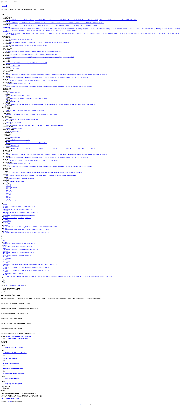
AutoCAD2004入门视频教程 (13, 63)
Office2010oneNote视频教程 (36, 104)
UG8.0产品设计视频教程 (12, 23)
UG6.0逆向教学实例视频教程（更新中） (70, 23)
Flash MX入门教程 (41, 110)
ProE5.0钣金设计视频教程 (12, 45)
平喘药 (52, 276)
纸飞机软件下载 (6, 398)
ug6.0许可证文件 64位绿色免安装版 (15, 33)
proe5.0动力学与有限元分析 (26, 45)
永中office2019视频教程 (89, 104)
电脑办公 (5, 228)
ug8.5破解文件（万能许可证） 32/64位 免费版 (35, 33)
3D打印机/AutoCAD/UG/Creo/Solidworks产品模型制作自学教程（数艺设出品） (142, 28)
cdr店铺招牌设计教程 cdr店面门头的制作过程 (16, 338)
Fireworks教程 (71, 172)
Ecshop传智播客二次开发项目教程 (14, 80)
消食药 (81, 276)
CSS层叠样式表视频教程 (44, 74)
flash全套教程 (6, 224)
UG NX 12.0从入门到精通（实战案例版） (126, 20)
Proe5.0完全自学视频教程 (12, 39)
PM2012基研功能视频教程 (38, 54)
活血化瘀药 (24, 276)
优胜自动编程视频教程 (51, 54)
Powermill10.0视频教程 (11, 51)
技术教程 (10, 273)
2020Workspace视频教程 (77, 104)
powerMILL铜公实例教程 (12, 57)
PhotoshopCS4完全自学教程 (28, 125)
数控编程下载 (28, 218)
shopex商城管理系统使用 (12, 86)
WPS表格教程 (9, 178)
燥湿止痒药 (93, 276)
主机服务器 (20, 273)
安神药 (5, 276)
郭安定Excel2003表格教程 (12, 98)
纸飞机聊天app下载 (71, 175)
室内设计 (5, 219)
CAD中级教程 (14, 215)
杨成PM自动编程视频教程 (37, 51)
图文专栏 (8, 285)
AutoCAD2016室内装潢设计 (13, 69)
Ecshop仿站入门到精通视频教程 (49, 77)
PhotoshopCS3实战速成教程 (56, 125)
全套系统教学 (36, 229)
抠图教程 (23, 172)
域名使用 (23, 181)
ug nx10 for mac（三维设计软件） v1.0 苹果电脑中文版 (99, 33)
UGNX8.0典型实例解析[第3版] (37, 23)
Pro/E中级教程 (14, 209)
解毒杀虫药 (34, 276)
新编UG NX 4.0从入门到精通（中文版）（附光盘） (48, 30)
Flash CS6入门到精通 (11, 110)
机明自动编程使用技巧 (56, 57)
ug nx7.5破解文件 (13, 34)
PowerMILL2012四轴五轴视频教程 (27, 57)
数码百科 (34, 175)
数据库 (19, 181)
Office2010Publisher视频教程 (64, 104)
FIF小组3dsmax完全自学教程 (13, 114)
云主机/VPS (14, 181)
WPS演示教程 (24, 178)
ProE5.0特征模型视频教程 (12, 42)
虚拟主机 (8, 181)
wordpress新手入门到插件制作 (80, 77)
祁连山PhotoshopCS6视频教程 (42, 125)
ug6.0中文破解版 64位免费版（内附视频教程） (155, 33)
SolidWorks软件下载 (33, 212)
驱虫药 (65, 276)
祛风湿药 (69, 276)
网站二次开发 (21, 232)
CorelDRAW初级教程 (43, 226)
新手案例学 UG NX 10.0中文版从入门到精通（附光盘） (96, 28)
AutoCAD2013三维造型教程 (13, 66)
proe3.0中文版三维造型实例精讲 (43, 42)
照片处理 (8, 172)
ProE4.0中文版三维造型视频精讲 (27, 42)
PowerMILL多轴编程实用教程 (43, 57)
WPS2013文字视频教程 (12, 95)
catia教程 (5, 210)
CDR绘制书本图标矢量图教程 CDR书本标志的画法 (18, 336)
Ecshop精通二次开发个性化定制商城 (48, 80)
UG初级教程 (6, 206)
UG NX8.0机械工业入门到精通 (90, 20)
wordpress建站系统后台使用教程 (56, 86)
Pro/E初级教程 (6, 209)
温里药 (77, 276)
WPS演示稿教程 (29, 229)
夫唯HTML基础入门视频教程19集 (14, 74)
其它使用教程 (37, 232)
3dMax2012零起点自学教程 (27, 114)
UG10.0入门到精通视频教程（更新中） (44, 20)
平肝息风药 (57, 276)
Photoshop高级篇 (24, 226)
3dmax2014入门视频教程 (40, 114)
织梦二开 (8, 175)
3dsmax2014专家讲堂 (52, 114)
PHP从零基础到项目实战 (24, 83)
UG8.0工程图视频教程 (24, 23)
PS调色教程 (28, 172)
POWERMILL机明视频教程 (24, 51)
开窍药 (38, 276)
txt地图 (17, 398)
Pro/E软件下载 (29, 209)
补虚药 (13, 276)
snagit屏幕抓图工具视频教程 (71, 86)
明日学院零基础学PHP (11, 83)
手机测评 (49, 175)
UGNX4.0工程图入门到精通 (76, 20)
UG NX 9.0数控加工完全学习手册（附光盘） (71, 28)
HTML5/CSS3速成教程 (21, 175)
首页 (4, 203)
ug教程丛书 (26, 206)
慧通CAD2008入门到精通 (40, 63)
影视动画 (5, 222)
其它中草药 (109, 276)
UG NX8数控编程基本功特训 (27, 26)
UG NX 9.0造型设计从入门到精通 (51, 28)
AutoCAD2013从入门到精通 (27, 63)
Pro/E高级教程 (21, 209)
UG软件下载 (6, 31)
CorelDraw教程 (79, 172)
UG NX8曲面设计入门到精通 (61, 20)
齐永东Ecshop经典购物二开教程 (31, 80)
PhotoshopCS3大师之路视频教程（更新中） (30, 119)
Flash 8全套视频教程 (22, 110)
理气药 (42, 276)
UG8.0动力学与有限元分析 (13, 26)
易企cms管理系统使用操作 (25, 86)
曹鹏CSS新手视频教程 (72, 74)
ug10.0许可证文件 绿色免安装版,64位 (77, 33)
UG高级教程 (19, 206)
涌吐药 (88, 276)
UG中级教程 (13, 206)
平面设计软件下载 (52, 226)
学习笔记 (29, 175)
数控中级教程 (13, 218)
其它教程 (5, 271)
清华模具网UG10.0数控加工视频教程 (72, 26)
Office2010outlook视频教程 (50, 104)
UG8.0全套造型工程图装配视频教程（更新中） (92, 23)
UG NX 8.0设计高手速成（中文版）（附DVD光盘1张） (21, 30)
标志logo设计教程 (36, 172)
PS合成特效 (50, 172)
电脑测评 (59, 175)
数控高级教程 (21, 218)
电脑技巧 (45, 175)
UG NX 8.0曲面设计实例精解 (52, 23)
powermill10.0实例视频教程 (25, 54)
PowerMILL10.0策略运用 (12, 54)
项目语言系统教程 (29, 232)
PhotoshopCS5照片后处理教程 (13, 122)
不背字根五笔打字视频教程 (13, 92)
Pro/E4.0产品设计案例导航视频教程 (60, 42)
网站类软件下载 (45, 232)
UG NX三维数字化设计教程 (41, 26)
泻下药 (85, 276)
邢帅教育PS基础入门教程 (12, 119)
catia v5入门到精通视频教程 (21, 212)
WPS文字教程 (16, 178)
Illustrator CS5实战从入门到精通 (14, 128)
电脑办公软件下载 (44, 229)
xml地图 (13, 398)
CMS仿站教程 (13, 232)
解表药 (29, 276)
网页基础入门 (6, 232)
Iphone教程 (39, 175)
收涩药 (74, 276)
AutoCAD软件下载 (30, 215)
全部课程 (3, 14)
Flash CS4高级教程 (31, 110)
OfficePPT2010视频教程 (24, 104)
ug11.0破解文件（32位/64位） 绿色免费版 (57, 33)
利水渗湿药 (47, 276)
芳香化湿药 (18, 276)
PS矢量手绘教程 (58, 172)
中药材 (5, 274)
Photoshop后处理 (16, 226)
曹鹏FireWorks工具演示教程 (85, 86)
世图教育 (45, 98)
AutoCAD (5, 213)
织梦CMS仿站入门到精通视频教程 (32, 77)
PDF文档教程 (31, 178)
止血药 (104, 276)
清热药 (61, 276)
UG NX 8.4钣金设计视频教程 (56, 26)
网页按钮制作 (44, 172)
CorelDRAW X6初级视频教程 (13, 131)
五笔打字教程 (6, 229)
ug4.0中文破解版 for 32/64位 (136, 33)
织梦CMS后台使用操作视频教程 (40, 86)
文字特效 (13, 172)
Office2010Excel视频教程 (36, 98)
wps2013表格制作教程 (24, 98)
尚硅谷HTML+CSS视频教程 (100, 74)
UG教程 (5, 204)
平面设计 (5, 225)
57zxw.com (9, 401)
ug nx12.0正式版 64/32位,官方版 (121, 33)
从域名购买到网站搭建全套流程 (58, 74)
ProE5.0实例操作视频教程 (25, 39)
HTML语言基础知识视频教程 (85, 74)
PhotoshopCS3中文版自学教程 (13, 125)
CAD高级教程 (21, 215)
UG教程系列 (6, 27)
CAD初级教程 (6, 215)
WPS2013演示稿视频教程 (12, 101)
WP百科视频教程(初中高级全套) (65, 77)
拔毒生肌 (9, 276)
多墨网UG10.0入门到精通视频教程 (107, 20)
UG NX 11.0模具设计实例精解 (69, 30)
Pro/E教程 (5, 207)
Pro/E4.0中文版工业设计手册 (40, 45)
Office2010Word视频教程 (24, 95)
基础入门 (18, 172)
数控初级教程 (6, 218)
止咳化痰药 (99, 276)
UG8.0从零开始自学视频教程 (13, 20)
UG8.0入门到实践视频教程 (27, 20)
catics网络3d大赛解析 (8, 212)
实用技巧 (13, 175)
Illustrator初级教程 (33, 226)
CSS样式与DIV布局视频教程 (30, 74)
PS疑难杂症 (65, 172)
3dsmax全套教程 (7, 221)
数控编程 (5, 216)
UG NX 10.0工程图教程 (116, 28)
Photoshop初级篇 (7, 226)
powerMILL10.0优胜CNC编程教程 (53, 51)
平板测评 (64, 175)
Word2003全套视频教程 (12, 104)
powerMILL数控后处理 (68, 57)
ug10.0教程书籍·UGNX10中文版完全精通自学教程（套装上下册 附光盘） (24, 28)
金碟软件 (54, 175)
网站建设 (5, 231)
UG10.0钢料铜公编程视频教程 (89, 26)
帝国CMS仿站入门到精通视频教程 (14, 77)
